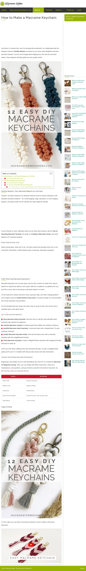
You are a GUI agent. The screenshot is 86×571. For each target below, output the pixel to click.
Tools (79, 10)
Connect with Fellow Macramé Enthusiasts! (21, 185)
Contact (82, 568)
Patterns (70, 10)
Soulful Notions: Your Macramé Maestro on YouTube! (19, 176)
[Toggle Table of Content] (50, 173)
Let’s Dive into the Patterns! (16, 182)
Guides (58, 10)
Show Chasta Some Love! (16, 178)
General (49, 10)
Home (4, 10)
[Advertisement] (31, 34)
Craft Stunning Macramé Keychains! (14, 180)
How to (37, 10)
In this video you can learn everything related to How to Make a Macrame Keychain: (31, 187)
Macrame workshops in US (20, 10)
